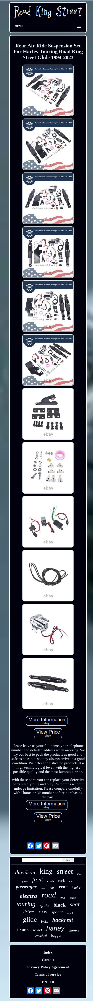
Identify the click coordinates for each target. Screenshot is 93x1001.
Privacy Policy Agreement (48, 967)
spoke (44, 905)
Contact (48, 960)
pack (25, 881)
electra (28, 895)
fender (76, 887)
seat (75, 904)
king (46, 871)
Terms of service (48, 974)
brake (44, 921)
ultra (71, 881)
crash (50, 881)
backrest (62, 920)
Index (48, 952)
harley (55, 928)
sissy (43, 911)
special (57, 912)
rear (63, 886)
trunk (23, 930)
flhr (52, 887)
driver (28, 911)
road (49, 895)
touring (25, 904)
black (59, 905)
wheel (37, 930)
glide (30, 919)
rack (61, 880)
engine (73, 897)
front (37, 879)
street (65, 871)
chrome (74, 930)
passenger (26, 886)
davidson (25, 872)
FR (52, 982)
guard (70, 913)
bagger (56, 935)
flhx (79, 874)
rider (43, 888)
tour (62, 897)
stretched (41, 936)
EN (44, 982)
